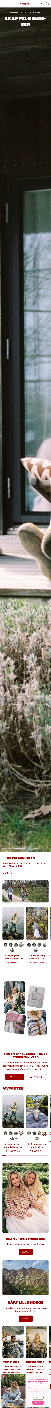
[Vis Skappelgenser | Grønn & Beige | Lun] (13, 923)
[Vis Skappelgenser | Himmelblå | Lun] (37, 923)
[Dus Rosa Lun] (36, 1138)
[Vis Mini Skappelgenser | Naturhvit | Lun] (37, 1111)
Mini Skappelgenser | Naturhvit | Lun (36, 1145)
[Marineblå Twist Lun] (34, 1133)
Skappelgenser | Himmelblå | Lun (37, 957)
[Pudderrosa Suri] (5, 945)
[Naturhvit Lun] (44, 1133)
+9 (16, 950)
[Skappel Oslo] (25, 3)
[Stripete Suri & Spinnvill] (15, 945)
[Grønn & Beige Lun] (21, 945)
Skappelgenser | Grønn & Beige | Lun (13, 957)
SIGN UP (37, 1402)
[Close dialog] (3, 1376)
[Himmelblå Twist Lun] (29, 1133)
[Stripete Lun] (12, 950)
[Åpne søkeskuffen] (42, 3)
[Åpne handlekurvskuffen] (47, 3)
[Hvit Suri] (10, 945)
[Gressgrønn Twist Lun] (39, 1133)
